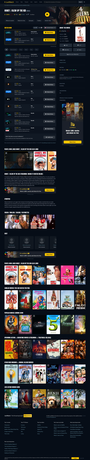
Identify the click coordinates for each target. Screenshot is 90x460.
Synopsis (31, 20)
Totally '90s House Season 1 (11, 448)
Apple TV (39, 429)
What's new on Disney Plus (60, 433)
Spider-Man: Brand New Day (11, 429)
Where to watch (10, 20)
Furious (23, 425)
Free (21, 49)
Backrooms (7, 427)
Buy (31, 49)
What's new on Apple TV (60, 431)
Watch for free (21, 20)
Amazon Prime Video (42, 427)
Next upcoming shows (9, 441)
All (6, 49)
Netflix (39, 425)
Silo (22, 431)
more (20, 167)
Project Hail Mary (8, 431)
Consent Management (51, 417)
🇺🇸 (49, 27)
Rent (26, 49)
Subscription (13, 49)
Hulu (38, 433)
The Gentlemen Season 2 (10, 446)
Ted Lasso (23, 427)
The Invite (6, 433)
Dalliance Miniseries (9, 453)
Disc (37, 49)
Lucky (22, 433)
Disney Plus (40, 431)
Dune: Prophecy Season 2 (10, 444)
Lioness (23, 429)
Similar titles (48, 20)
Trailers (39, 20)
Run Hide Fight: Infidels (75, 425)
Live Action (69, 78)
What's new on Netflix (59, 425)
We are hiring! (27, 415)
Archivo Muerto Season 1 (10, 450)
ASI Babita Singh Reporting (76, 427)
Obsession (7, 425)
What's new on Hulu (59, 435)
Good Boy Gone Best (75, 429)
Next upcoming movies (75, 422)
